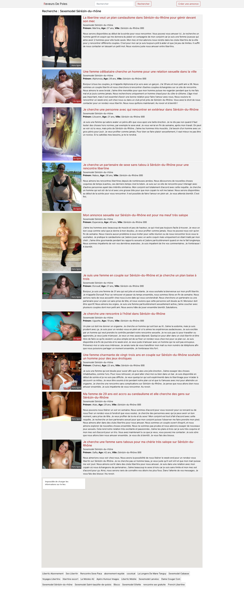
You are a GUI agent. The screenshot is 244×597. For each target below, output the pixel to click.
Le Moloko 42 (87, 579)
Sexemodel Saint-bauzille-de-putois (93, 584)
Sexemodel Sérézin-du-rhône (57, 584)
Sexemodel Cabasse (179, 573)
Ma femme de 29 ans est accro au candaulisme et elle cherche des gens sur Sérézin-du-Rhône (136, 395)
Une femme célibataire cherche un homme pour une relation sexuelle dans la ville (140, 71)
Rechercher (144, 3)
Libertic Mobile (128, 579)
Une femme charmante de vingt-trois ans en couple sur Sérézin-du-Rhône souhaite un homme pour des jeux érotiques (141, 356)
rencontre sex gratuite (154, 584)
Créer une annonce (188, 3)
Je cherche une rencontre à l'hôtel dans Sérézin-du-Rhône (124, 313)
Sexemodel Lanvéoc (149, 579)
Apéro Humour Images (108, 579)
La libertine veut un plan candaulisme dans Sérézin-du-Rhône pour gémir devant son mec (139, 19)
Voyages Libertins (51, 579)
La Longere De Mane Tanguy (152, 573)
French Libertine (176, 584)
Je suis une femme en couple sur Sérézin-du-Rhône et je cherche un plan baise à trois (139, 277)
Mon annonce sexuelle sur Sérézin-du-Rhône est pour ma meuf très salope (135, 215)
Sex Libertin (72, 573)
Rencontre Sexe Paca (91, 573)
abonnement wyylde (114, 573)
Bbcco (117, 584)
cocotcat (131, 573)
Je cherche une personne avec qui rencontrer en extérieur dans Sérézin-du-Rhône (141, 109)
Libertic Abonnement (52, 573)
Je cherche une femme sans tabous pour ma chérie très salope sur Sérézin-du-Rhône (138, 443)
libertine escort (70, 579)
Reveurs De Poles (55, 3)
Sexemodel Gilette (131, 584)
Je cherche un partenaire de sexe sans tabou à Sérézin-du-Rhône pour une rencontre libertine (136, 166)
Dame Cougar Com (170, 579)
